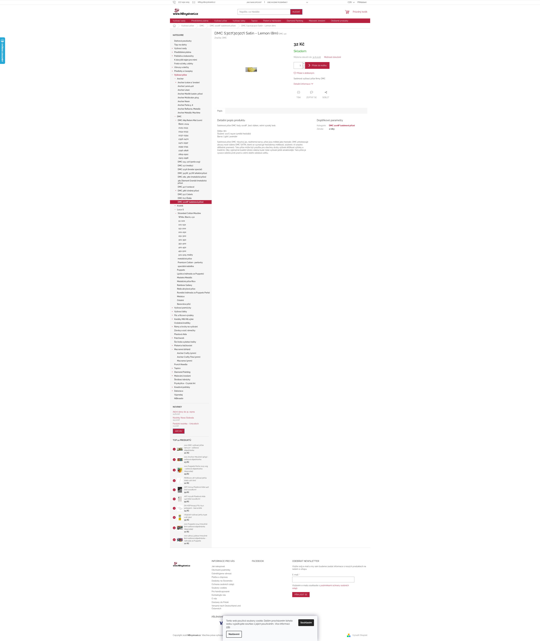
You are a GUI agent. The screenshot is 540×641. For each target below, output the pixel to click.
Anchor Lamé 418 (186, 86)
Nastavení (234, 634)
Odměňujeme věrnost (222, 573)
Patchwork (179, 338)
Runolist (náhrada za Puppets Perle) (193, 293)
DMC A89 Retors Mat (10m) (190, 120)
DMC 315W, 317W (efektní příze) (192, 173)
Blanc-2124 (183, 124)
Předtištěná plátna (182, 52)
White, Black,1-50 (186, 217)
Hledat (296, 12)
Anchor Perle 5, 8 (185, 105)
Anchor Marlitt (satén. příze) (190, 94)
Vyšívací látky (180, 311)
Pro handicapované (220, 591)
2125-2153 (183, 128)
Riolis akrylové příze (186, 289)
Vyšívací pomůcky (182, 308)
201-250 (182, 232)
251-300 (182, 236)
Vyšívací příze (180, 75)
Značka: (220, 38)
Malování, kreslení (182, 376)
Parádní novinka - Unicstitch (186, 424)
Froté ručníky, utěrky (183, 63)
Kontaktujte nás (219, 595)
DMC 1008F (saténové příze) (190, 202)
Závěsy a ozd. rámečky (184, 330)
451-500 (182, 251)
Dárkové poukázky (183, 41)
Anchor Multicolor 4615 (188, 97)
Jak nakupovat (254, 2)
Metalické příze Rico (186, 281)
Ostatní (180, 300)
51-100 (181, 221)
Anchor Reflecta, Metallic (189, 109)
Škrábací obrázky (182, 379)
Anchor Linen (184, 90)
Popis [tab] (219, 111)
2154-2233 (183, 131)
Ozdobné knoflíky (182, 323)
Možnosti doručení (332, 57)
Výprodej (178, 395)
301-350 (182, 240)
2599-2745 (183, 147)
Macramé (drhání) (182, 349)
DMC (179, 116)
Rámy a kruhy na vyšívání (186, 327)
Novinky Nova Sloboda (183, 418)
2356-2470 (183, 139)
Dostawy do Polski (220, 602)
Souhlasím (306, 622)
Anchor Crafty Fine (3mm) (188, 357)
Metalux (181, 296)
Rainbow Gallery (184, 285)
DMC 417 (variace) (186, 187)
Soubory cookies (219, 588)
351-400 (182, 243)
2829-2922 (183, 154)
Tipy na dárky (180, 45)
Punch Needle (180, 364)
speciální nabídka (186, 266)
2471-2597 (183, 143)
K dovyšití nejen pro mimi (185, 60)
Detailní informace (302, 84)
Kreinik (180, 206)
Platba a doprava (220, 577)
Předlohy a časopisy (183, 71)
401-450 (182, 247)
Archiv (178, 431)
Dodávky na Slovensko (222, 581)
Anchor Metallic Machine (189, 113)
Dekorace (178, 391)
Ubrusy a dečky (181, 67)
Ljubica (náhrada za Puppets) (190, 274)
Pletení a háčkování (183, 345)
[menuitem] (179, 20)
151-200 (182, 228)
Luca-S (180, 209)
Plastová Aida (180, 334)
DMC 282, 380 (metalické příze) (192, 177)
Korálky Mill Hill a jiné (183, 319)
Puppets (181, 270)
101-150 (182, 225)
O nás (214, 598)
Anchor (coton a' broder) (189, 82)
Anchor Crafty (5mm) (186, 353)
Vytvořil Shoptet (359, 635)
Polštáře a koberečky (184, 56)
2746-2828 (183, 150)
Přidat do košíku (319, 65)
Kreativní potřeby (182, 387)
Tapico (177, 368)
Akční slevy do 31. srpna (184, 412)
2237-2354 (183, 135)
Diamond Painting (182, 372)
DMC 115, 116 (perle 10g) (189, 162)
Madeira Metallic (184, 277)
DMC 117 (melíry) (185, 165)
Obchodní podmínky (277, 2)
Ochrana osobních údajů (223, 584)
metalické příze (185, 259)
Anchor (180, 79)
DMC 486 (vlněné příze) (188, 191)
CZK (350, 2)
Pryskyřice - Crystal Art (184, 383)
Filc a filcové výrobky (184, 315)
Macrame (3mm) (184, 361)
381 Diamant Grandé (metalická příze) (192, 182)
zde (228, 627)
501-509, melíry (185, 255)
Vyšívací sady (180, 48)
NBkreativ (178, 398)
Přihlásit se (300, 594)
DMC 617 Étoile (185, 198)
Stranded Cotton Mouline (189, 213)
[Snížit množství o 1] (303, 67)
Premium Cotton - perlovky (190, 262)
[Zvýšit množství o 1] (303, 63)
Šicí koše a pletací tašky (185, 342)
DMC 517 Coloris (185, 194)
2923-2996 (183, 158)
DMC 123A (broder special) (190, 169)
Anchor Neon (184, 101)
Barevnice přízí (183, 304)
